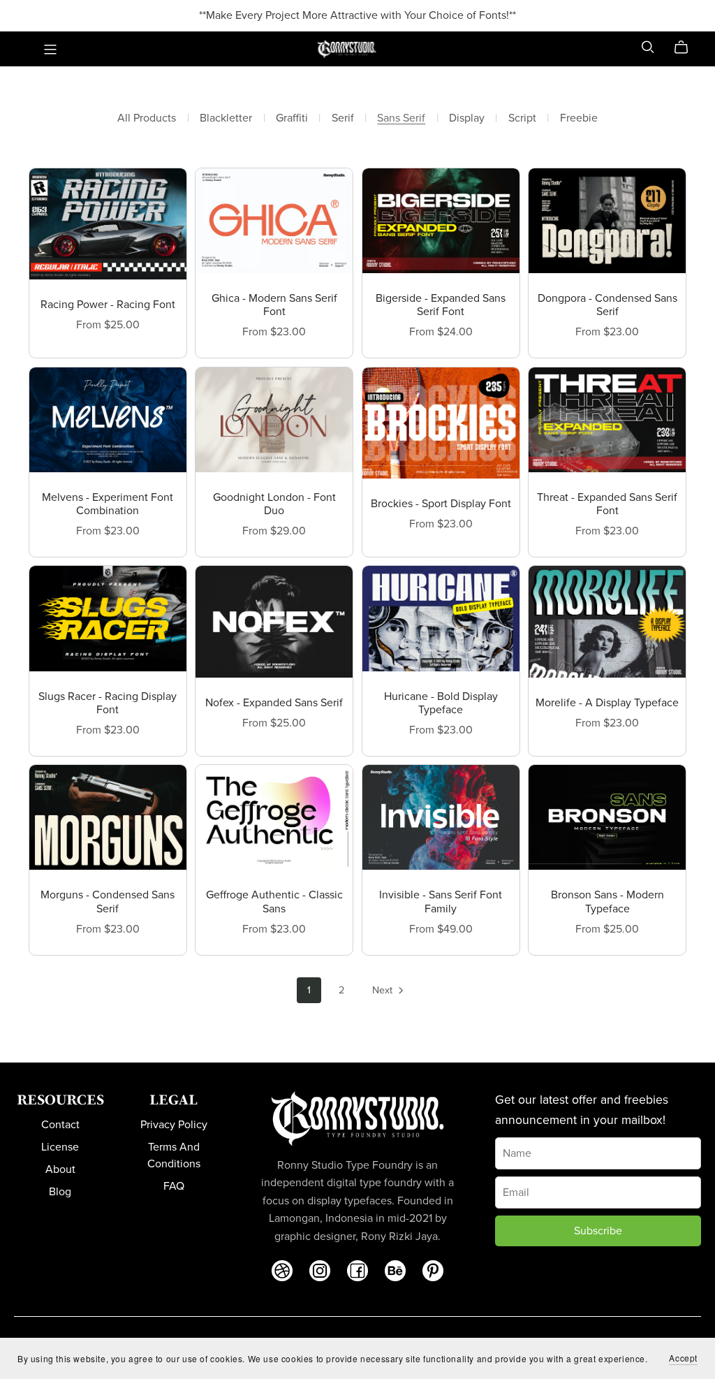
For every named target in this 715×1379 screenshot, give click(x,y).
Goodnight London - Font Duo (274, 504)
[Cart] (686, 47)
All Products (146, 118)
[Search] (648, 47)
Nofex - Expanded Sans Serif (274, 703)
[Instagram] (319, 1270)
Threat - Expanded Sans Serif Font (607, 504)
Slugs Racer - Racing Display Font (107, 703)
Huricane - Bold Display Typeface (441, 703)
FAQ (173, 1186)
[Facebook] (357, 1270)
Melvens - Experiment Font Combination (107, 504)
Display (467, 118)
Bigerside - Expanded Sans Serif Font (441, 305)
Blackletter (226, 118)
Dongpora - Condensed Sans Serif (607, 305)
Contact (60, 1125)
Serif (343, 118)
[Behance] (395, 1270)
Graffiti (292, 118)
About (60, 1169)
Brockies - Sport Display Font (441, 504)
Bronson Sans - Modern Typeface (607, 901)
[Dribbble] (282, 1270)
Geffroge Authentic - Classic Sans (274, 901)
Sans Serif (401, 118)
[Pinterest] (432, 1270)
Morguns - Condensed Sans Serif (107, 901)
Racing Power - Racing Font (107, 305)
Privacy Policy (173, 1125)
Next (383, 990)
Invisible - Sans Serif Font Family (440, 901)
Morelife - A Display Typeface (607, 703)
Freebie (579, 118)
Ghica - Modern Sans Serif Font (274, 305)
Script (522, 118)
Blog (60, 1192)
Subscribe (598, 1231)
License (60, 1147)
